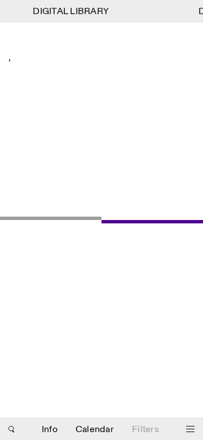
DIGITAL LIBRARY (70, 11)
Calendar (95, 429)
